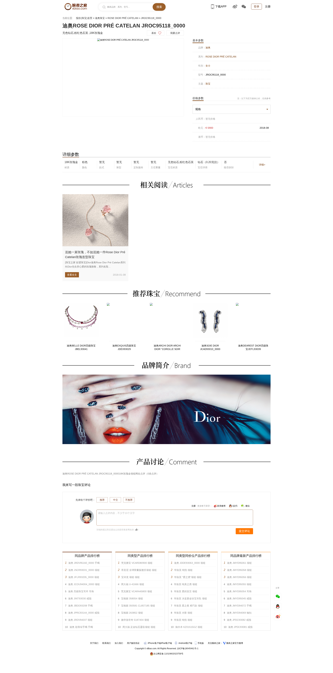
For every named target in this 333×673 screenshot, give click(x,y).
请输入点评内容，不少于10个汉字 (116, 513)
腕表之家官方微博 (234, 643)
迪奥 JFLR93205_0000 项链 (83, 577)
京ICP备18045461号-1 (187, 648)
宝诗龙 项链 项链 (130, 577)
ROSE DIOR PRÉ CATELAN (123, 18)
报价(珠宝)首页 (84, 18)
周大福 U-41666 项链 (132, 584)
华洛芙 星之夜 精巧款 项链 (188, 605)
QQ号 (235, 506)
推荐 (102, 499)
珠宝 (208, 83)
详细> (262, 164)
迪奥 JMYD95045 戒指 (239, 598)
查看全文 (72, 274)
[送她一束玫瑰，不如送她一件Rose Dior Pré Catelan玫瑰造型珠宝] (95, 220)
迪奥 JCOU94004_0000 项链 (84, 584)
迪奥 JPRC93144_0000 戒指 (83, 612)
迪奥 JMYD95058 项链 (239, 570)
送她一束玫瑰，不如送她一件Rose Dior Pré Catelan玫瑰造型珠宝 (95, 254)
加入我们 (119, 643)
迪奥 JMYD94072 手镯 (239, 605)
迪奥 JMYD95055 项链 (239, 584)
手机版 (201, 643)
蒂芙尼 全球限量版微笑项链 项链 (139, 570)
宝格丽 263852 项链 (132, 612)
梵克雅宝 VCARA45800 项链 (136, 591)
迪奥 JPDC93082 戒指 (239, 619)
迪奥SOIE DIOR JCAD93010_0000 (210, 347)
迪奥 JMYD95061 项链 (239, 562)
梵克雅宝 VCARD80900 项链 (136, 562)
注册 (268, 6)
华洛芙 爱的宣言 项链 (185, 591)
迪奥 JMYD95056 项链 (239, 577)
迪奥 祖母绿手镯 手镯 (81, 627)
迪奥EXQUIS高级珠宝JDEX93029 (124, 347)
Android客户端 (185, 643)
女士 (208, 65)
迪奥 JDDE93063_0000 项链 (189, 562)
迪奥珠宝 (100, 18)
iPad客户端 (166, 643)
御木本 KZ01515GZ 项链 (188, 627)
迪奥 (208, 47)
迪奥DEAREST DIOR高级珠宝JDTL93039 (253, 347)
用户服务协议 (133, 643)
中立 (115, 499)
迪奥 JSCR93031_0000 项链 (84, 570)
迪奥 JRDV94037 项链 (80, 619)
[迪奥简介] (166, 376)
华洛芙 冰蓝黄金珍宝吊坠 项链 (190, 598)
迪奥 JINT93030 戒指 (79, 598)
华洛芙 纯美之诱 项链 (185, 584)
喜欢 (153, 33)
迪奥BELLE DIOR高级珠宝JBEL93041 (81, 347)
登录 (256, 6)
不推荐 (129, 499)
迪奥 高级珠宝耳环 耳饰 (81, 591)
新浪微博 (221, 506)
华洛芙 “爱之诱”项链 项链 (188, 577)
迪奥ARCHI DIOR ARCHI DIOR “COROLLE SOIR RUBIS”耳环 (167, 347)
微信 (247, 506)
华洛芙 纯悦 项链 (183, 570)
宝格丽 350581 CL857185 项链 (138, 605)
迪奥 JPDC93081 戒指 (240, 627)
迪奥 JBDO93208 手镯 (80, 605)
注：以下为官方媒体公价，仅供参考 (254, 98)
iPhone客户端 (154, 643)
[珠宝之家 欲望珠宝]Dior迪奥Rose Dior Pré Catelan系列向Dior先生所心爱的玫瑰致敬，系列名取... (95, 264)
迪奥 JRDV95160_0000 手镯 (84, 562)
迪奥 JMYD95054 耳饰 (239, 591)
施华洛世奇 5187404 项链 (135, 619)
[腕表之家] (76, 6)
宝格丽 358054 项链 (132, 598)
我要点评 (175, 33)
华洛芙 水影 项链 (183, 612)
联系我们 (106, 643)
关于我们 (94, 643)
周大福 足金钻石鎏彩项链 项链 (138, 627)
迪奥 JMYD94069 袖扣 (239, 612)
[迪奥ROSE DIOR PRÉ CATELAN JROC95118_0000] (123, 40)
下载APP (221, 6)
